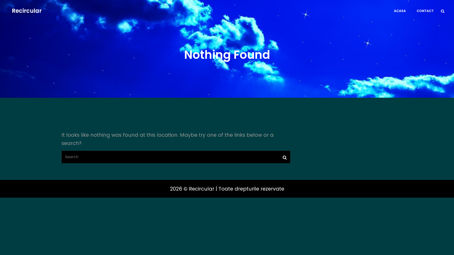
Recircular (27, 11)
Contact (425, 10)
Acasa (400, 10)
